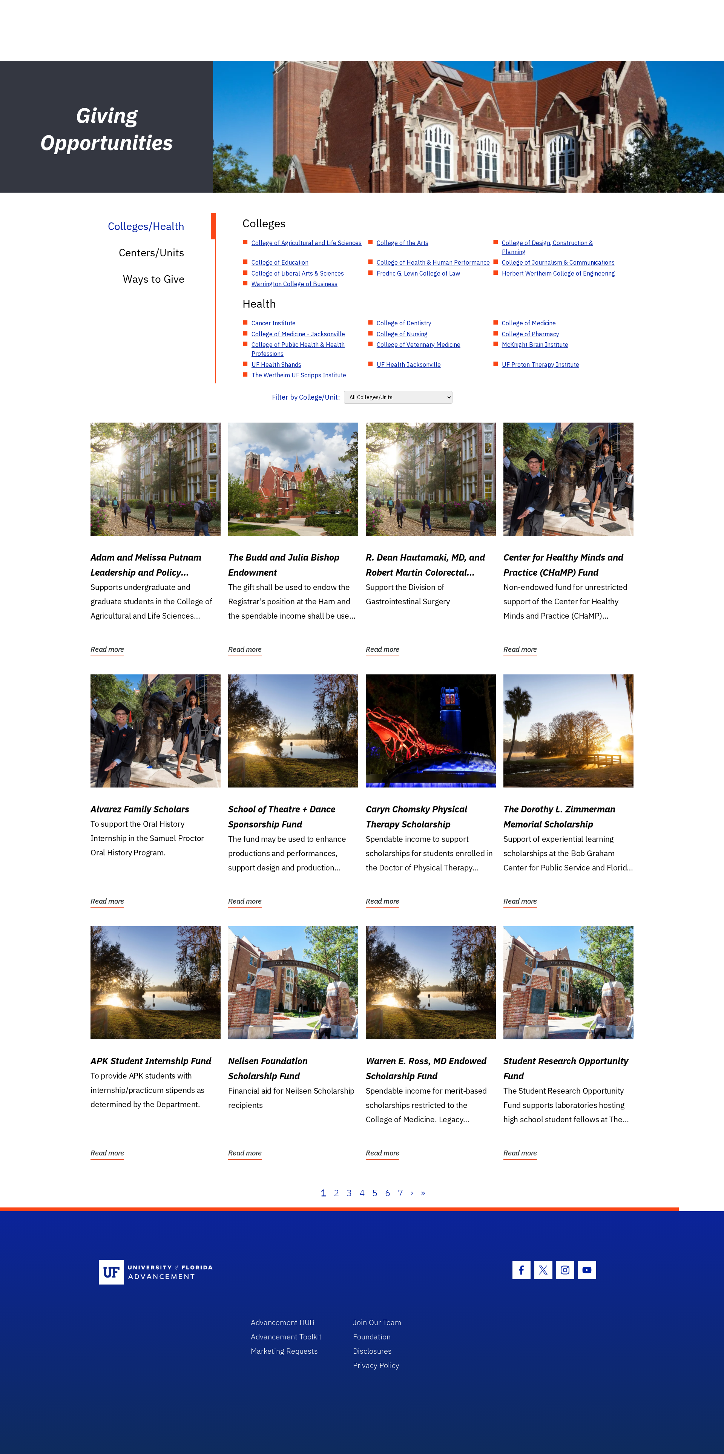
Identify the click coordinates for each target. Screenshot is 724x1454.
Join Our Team (377, 1322)
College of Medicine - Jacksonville (298, 334)
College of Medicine (529, 323)
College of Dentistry (404, 323)
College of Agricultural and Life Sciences (307, 243)
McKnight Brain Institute (535, 344)
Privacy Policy (376, 1365)
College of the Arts (402, 243)
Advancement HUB (282, 1322)
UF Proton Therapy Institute (540, 364)
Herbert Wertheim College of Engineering (558, 273)
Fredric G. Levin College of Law (418, 273)
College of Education (280, 262)
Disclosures (372, 1351)
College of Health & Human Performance (433, 262)
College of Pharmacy (530, 334)
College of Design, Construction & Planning (547, 247)
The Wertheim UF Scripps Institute (299, 375)
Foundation (372, 1336)
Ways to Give (153, 279)
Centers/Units (151, 252)
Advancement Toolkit (286, 1336)
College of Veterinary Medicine (418, 344)
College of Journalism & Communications (558, 262)
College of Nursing (402, 334)
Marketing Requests (284, 1351)
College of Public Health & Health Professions (298, 349)
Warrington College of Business (294, 284)
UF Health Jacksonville (409, 364)
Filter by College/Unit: (306, 397)
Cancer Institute (274, 323)
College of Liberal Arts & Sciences (298, 273)
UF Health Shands (276, 364)
